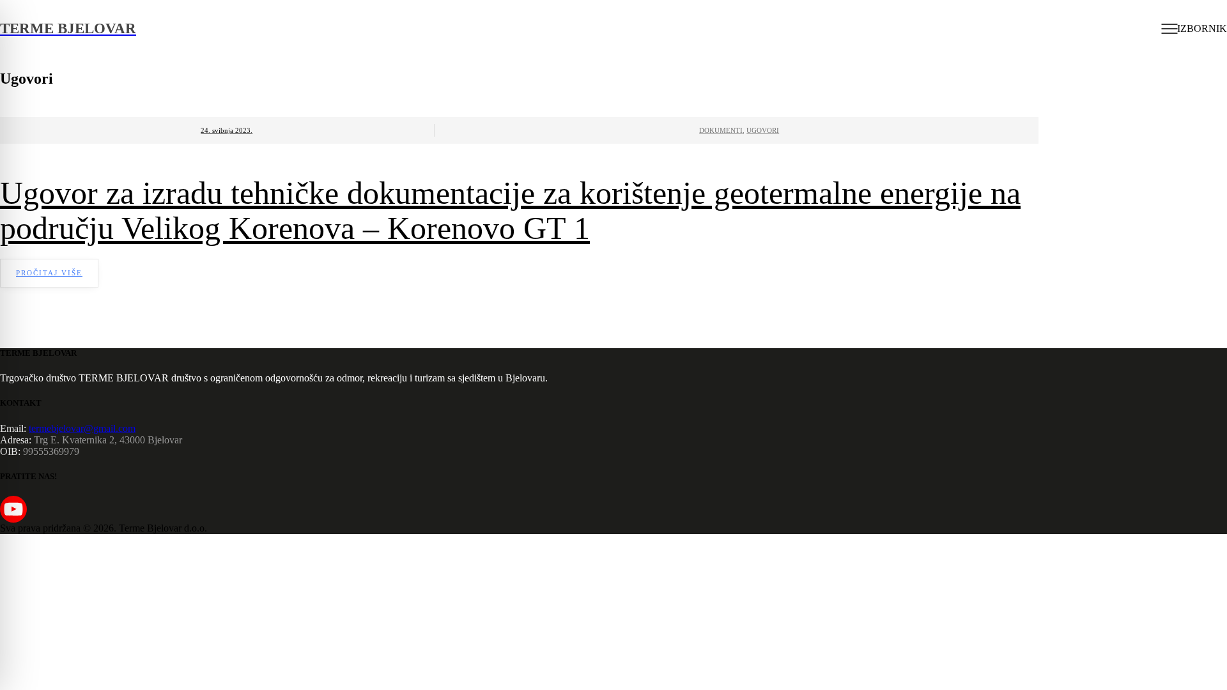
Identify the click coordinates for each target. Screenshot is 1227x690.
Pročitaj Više (49, 273)
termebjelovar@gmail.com (82, 428)
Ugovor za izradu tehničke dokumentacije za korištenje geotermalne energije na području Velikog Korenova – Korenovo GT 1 (510, 210)
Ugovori (762, 130)
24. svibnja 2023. (226, 130)
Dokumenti (721, 130)
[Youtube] (13, 509)
